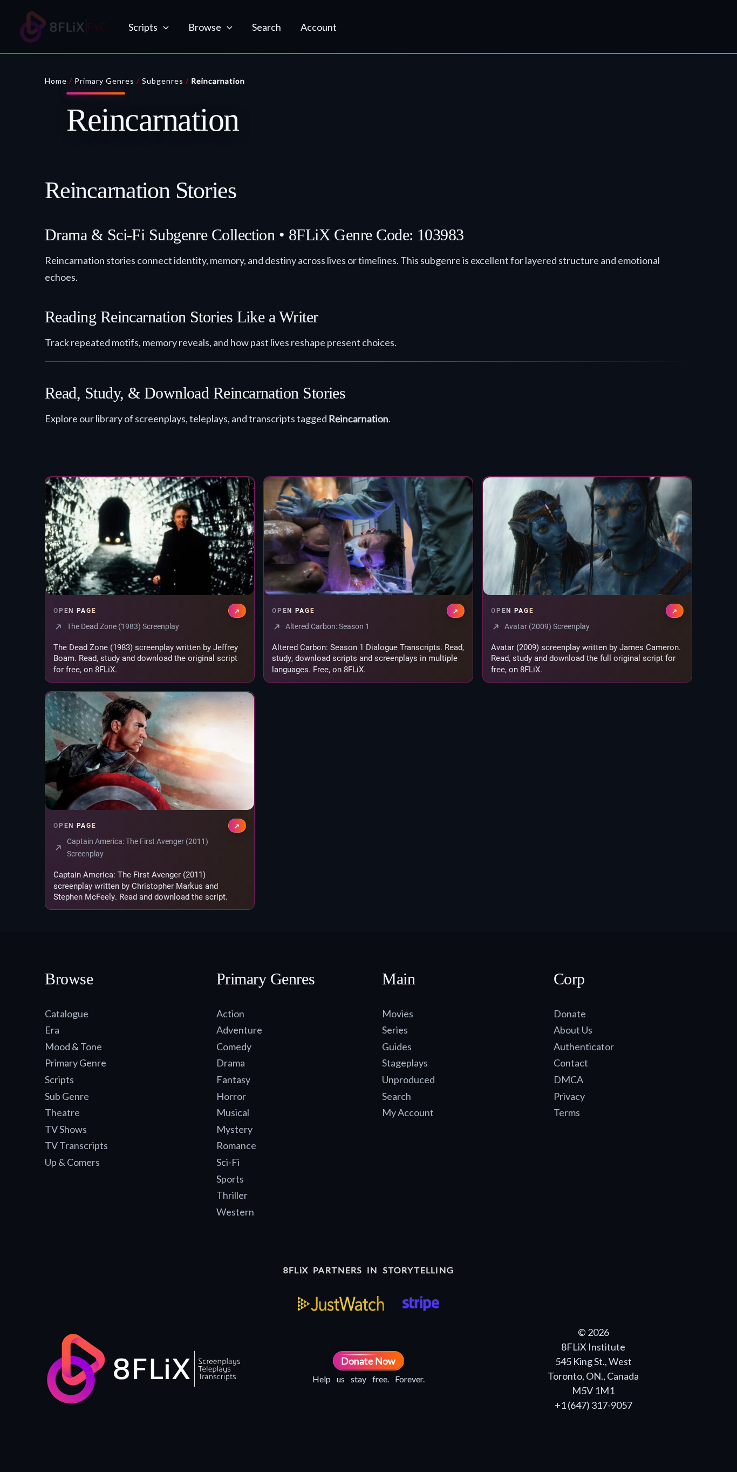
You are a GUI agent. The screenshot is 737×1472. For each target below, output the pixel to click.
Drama (230, 1063)
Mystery (234, 1129)
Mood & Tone (73, 1046)
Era (52, 1030)
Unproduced (408, 1079)
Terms (567, 1112)
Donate (570, 1013)
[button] (163, 27)
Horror (231, 1096)
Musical (232, 1112)
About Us (573, 1030)
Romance (236, 1145)
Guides (397, 1046)
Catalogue (66, 1013)
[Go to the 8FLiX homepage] (63, 27)
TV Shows (66, 1129)
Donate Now (368, 1361)
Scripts (59, 1079)
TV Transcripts (76, 1145)
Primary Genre (75, 1063)
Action (230, 1013)
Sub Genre (67, 1096)
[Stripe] (420, 1303)
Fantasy (233, 1079)
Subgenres (162, 80)
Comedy (233, 1046)
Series (395, 1030)
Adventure (239, 1030)
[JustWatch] (341, 1303)
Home (56, 80)
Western (235, 1212)
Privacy (569, 1096)
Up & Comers (72, 1162)
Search (396, 1096)
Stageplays (405, 1063)
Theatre (62, 1112)
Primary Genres (104, 80)
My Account (408, 1112)
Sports (230, 1179)
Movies (397, 1013)
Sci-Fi (228, 1162)
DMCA (568, 1079)
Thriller (232, 1195)
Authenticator (584, 1046)
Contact (571, 1063)
